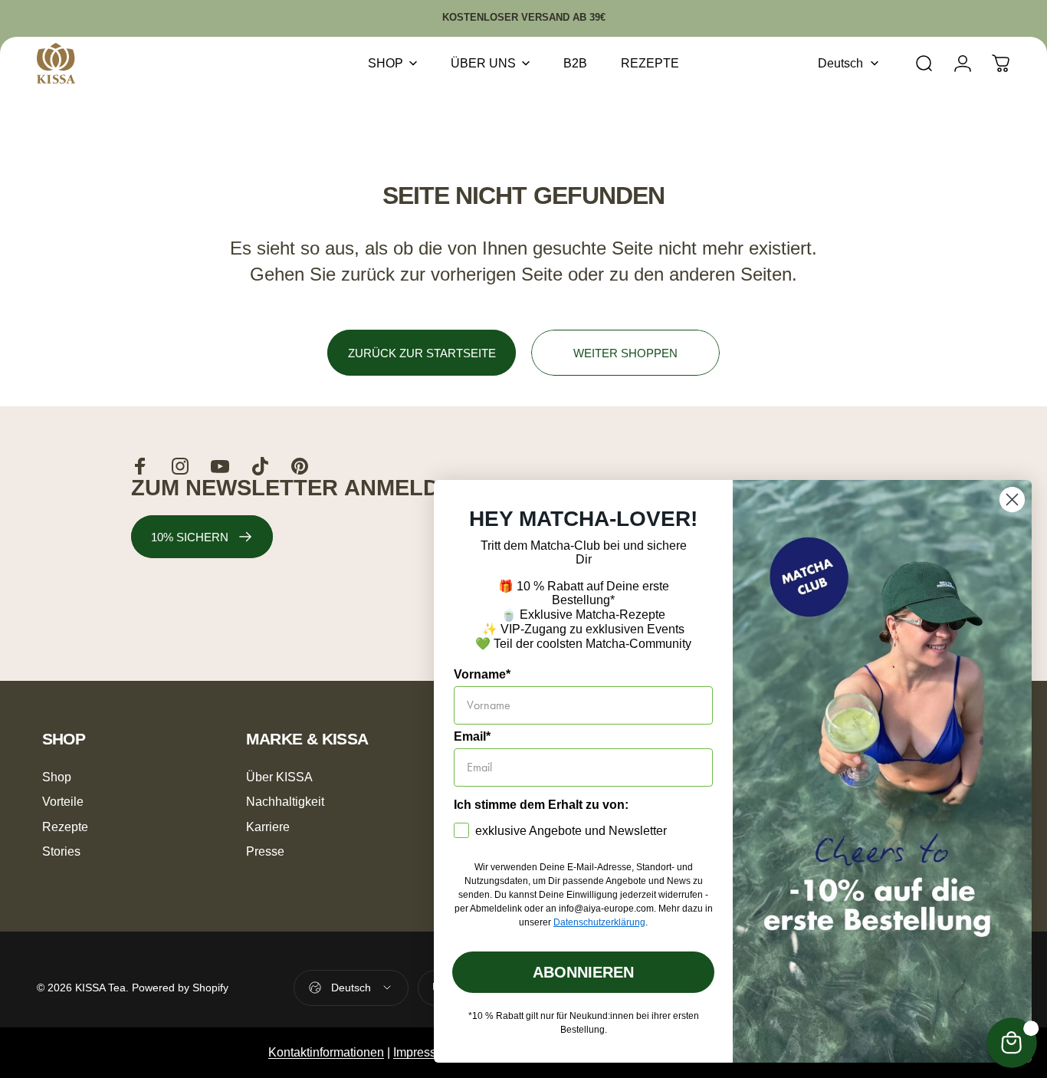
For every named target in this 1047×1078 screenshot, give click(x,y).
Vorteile (63, 801)
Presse (265, 851)
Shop (56, 777)
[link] (202, 536)
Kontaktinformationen (326, 1052)
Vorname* (482, 674)
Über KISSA (279, 777)
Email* (472, 736)
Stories (61, 851)
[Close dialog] (1012, 499)
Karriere (268, 826)
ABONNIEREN (583, 972)
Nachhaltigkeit (285, 801)
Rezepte (65, 826)
